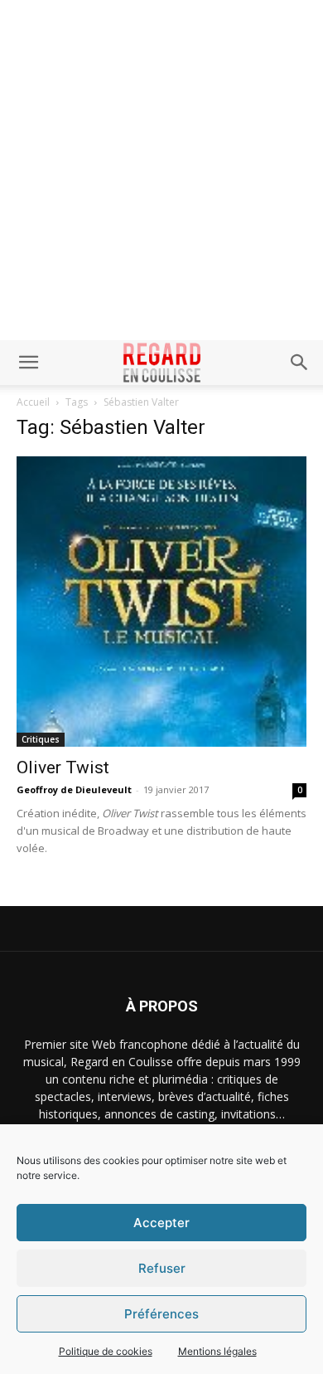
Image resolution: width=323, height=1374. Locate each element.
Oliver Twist (63, 767)
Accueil (33, 402)
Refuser (162, 1268)
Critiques (41, 739)
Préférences (161, 1314)
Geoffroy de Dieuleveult (74, 789)
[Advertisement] (161, 170)
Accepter (161, 1222)
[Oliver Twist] (161, 601)
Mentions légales (217, 1351)
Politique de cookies (105, 1351)
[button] (28, 362)
